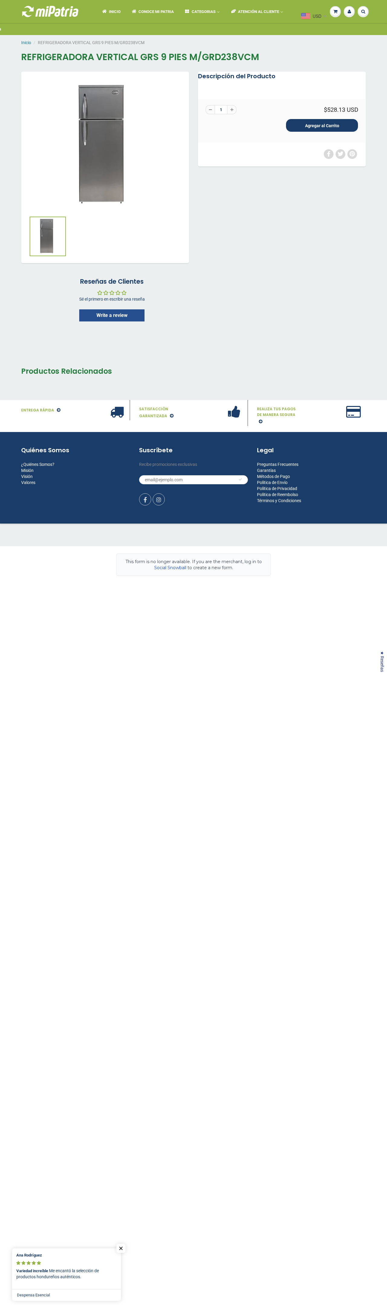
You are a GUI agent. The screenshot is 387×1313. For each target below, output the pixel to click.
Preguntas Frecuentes (277, 464)
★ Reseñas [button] (382, 661)
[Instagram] (159, 499)
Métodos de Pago (273, 476)
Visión (27, 476)
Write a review (112, 315)
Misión (27, 470)
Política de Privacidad (277, 488)
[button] (120, 1248)
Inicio (26, 42)
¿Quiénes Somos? (37, 464)
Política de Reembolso (277, 494)
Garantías (266, 470)
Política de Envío (272, 482)
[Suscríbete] (240, 479)
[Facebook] (145, 499)
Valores (28, 482)
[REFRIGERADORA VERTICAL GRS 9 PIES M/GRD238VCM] (105, 145)
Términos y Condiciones (279, 500)
